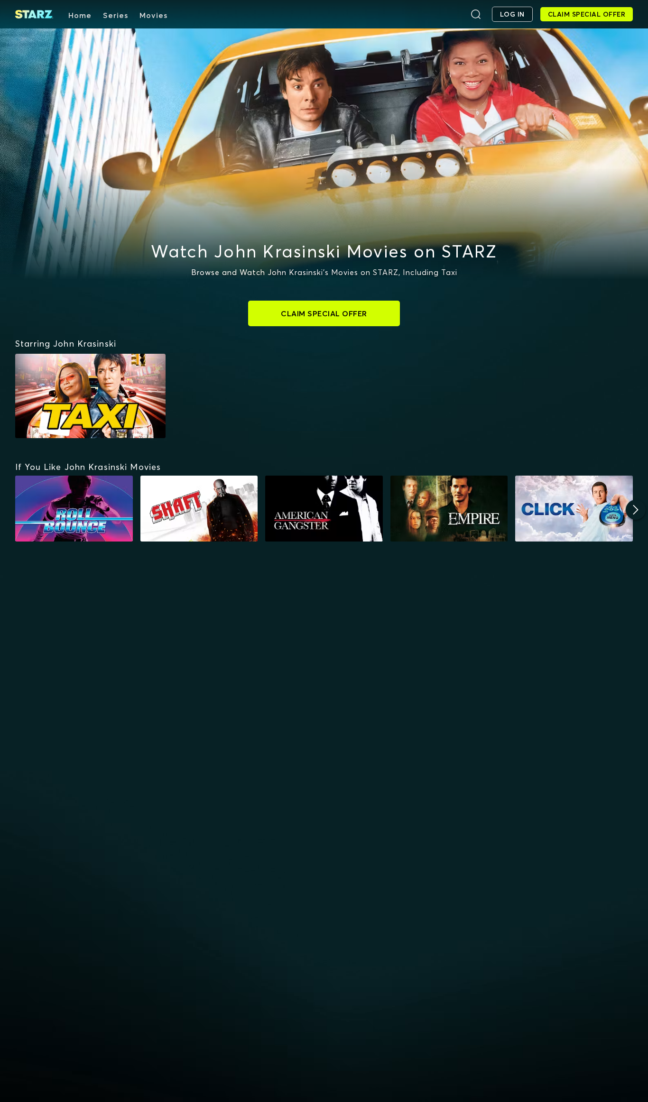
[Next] (636, 510)
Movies (153, 15)
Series (115, 15)
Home (80, 15)
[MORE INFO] (74, 509)
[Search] (476, 14)
